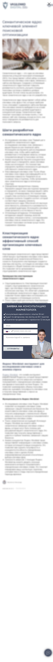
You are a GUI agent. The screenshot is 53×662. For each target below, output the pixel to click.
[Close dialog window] (49, 4)
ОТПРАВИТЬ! (13, 349)
